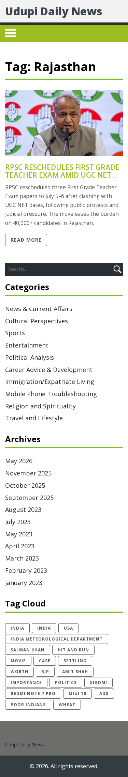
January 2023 (23, 583)
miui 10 (77, 693)
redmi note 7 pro (33, 693)
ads (104, 693)
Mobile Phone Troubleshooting (51, 394)
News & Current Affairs (38, 309)
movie (18, 661)
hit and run (73, 650)
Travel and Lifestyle (34, 418)
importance (26, 682)
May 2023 (18, 534)
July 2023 (18, 522)
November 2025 (28, 473)
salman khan (28, 650)
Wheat (67, 705)
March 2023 (22, 558)
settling (75, 661)
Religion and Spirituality (40, 406)
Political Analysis (29, 357)
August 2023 (23, 509)
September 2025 (29, 497)
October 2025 (25, 485)
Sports (15, 333)
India (44, 628)
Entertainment (26, 345)
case (45, 661)
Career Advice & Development (49, 370)
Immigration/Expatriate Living (49, 381)
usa (68, 628)
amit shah (75, 672)
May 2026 (18, 461)
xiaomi (98, 682)
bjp (45, 672)
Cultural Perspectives (36, 321)
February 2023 (26, 570)
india (17, 628)
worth (19, 672)
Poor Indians (28, 705)
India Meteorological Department (57, 639)
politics (66, 682)
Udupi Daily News (53, 11)
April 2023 (19, 546)
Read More (26, 240)
